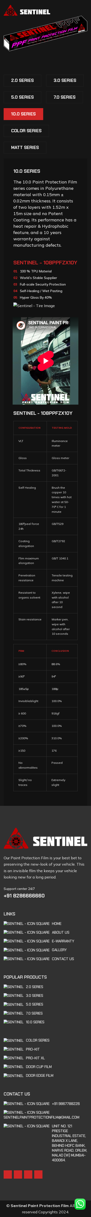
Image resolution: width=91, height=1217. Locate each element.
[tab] (22, 81)
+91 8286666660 (24, 895)
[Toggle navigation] (85, 10)
